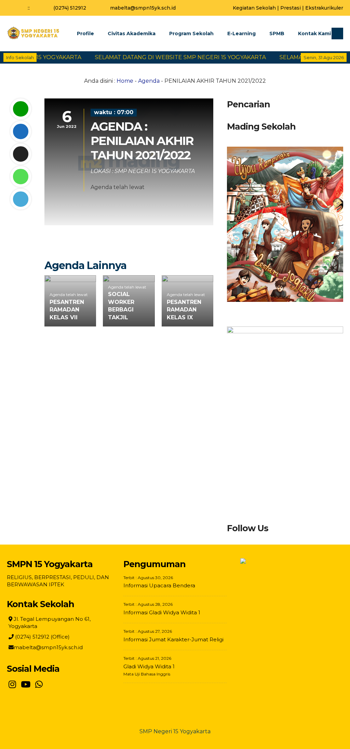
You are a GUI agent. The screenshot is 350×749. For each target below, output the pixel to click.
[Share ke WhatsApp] (20, 176)
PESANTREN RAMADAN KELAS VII (67, 310)
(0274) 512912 (69, 8)
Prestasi (290, 8)
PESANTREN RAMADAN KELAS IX (184, 310)
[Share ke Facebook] (20, 131)
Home (125, 81)
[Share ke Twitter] (20, 154)
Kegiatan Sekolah (254, 8)
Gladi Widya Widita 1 (149, 666)
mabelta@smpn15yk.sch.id (143, 8)
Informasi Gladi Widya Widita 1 (161, 612)
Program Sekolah (191, 33)
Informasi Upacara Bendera (159, 585)
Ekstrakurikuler (324, 8)
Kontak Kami (314, 33)
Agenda (149, 81)
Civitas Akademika (132, 33)
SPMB (276, 33)
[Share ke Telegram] (20, 199)
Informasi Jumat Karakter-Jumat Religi (173, 639)
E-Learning (241, 33)
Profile (85, 33)
